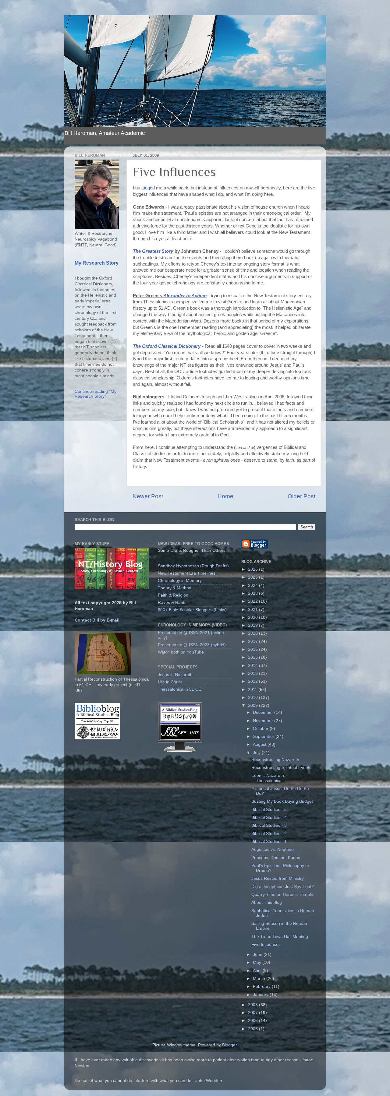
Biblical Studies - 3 (269, 825)
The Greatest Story (153, 251)
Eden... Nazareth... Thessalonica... (269, 778)
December (263, 712)
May (257, 962)
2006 (253, 1020)
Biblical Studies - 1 (269, 841)
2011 (253, 689)
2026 (253, 569)
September (264, 736)
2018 (253, 633)
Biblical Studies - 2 (269, 833)
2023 (253, 593)
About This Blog (266, 902)
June (258, 954)
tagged (148, 187)
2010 (253, 697)
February (262, 986)
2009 (253, 705)
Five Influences (266, 944)
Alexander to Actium (185, 295)
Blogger (229, 1045)
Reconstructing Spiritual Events (281, 767)
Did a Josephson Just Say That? (282, 886)
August (260, 744)
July (257, 752)
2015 (253, 657)
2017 (253, 641)
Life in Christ (170, 682)
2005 (253, 1029)
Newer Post (148, 496)
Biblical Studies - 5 (269, 809)
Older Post (301, 496)
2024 (253, 585)
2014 (253, 665)
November (263, 720)
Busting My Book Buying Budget (282, 801)
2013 (253, 673)
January (261, 994)
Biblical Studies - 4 (269, 817)
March (259, 978)
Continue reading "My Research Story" (95, 394)
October (261, 728)
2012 (253, 681)
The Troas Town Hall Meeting (279, 936)
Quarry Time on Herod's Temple (282, 894)
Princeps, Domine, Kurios (275, 857)
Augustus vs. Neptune (272, 849)
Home (225, 496)
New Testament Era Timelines (186, 573)
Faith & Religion (173, 595)
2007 (253, 1012)
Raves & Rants (172, 602)
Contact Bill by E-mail (97, 620)
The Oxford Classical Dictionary (166, 346)
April (258, 970)
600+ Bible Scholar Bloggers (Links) (192, 610)
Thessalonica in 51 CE (179, 689)
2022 (253, 601)
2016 (253, 649)
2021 (253, 609)
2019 (253, 625)
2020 (253, 617)
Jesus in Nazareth (175, 674)
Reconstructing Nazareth (275, 759)
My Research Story (97, 263)
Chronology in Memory (180, 580)
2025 (253, 577)
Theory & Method (174, 588)
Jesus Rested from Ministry (277, 878)
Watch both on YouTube (181, 652)
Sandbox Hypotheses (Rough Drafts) (193, 566)
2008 (253, 1005)
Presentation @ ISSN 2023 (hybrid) (192, 645)
